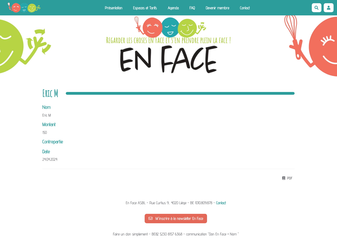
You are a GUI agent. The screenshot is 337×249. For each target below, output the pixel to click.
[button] (329, 7)
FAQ (192, 8)
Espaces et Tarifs (145, 8)
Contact (245, 8)
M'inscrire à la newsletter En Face (179, 218)
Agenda (173, 8)
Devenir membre (217, 8)
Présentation (113, 8)
